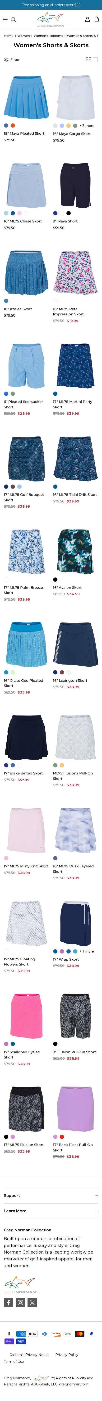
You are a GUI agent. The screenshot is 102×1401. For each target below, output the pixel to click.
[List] (95, 60)
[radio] (6, 125)
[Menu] (5, 19)
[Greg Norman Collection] (51, 19)
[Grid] (88, 60)
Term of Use (14, 1361)
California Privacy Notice (29, 1355)
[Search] (15, 19)
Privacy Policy (66, 1355)
